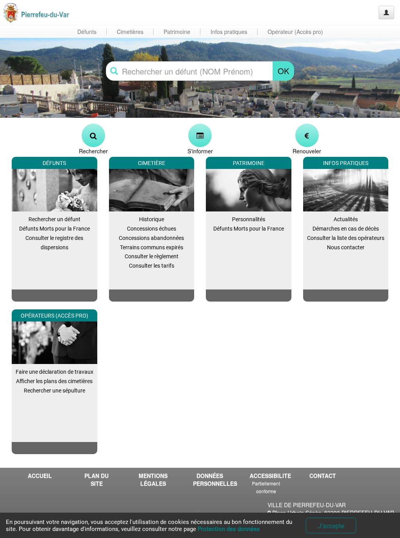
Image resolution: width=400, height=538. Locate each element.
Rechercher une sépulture (54, 390)
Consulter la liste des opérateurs (345, 238)
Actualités (346, 219)
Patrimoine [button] (177, 32)
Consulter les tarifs (151, 266)
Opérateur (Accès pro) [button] (295, 32)
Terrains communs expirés (151, 247)
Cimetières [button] (130, 32)
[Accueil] (36, 12)
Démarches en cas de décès (345, 228)
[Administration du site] (386, 12)
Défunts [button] (86, 32)
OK (283, 70)
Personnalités (248, 219)
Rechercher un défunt (54, 219)
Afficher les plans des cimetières (54, 381)
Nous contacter (345, 247)
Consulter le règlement (152, 256)
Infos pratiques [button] (229, 32)
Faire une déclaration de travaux (54, 372)
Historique (151, 219)
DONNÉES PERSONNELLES (212, 479)
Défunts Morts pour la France (54, 228)
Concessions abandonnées (151, 238)
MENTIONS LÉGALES (153, 479)
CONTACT (322, 475)
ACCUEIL (40, 475)
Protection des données (229, 529)
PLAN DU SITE (96, 479)
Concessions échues (151, 228)
